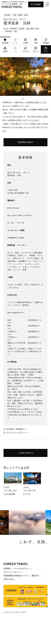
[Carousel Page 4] (28, 98)
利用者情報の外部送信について (16, 576)
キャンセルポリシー (22, 568)
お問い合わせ (9, 579)
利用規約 (7, 568)
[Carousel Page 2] (24, 98)
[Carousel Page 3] (26, 98)
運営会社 (35, 576)
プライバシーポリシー (12, 572)
